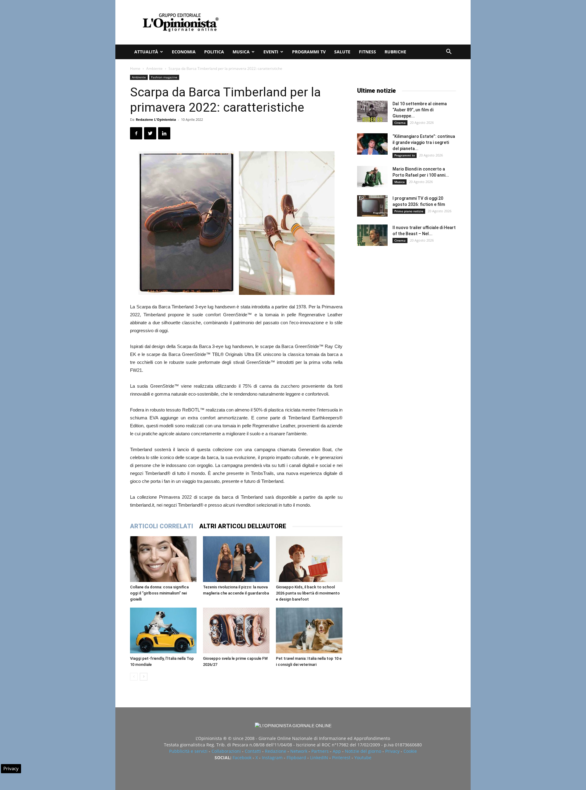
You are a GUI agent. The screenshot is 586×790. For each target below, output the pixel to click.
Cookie (410, 751)
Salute (342, 52)
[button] (448, 52)
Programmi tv (309, 52)
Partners (320, 751)
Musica (241, 52)
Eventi (270, 52)
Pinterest (341, 757)
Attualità (146, 52)
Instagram (272, 757)
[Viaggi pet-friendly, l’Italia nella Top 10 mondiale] (163, 630)
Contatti (253, 751)
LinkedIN (319, 757)
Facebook (242, 757)
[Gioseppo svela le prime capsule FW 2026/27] (236, 630)
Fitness (367, 52)
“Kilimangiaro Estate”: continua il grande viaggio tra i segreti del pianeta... (423, 142)
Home (135, 68)
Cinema (400, 122)
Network (298, 751)
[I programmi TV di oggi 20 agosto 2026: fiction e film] (372, 206)
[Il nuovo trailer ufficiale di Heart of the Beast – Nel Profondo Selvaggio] (372, 235)
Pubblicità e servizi (188, 751)
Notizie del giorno (363, 751)
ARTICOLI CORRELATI (161, 526)
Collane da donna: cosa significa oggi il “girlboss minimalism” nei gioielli (159, 593)
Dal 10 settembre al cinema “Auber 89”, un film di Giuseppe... (419, 109)
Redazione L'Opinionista (156, 119)
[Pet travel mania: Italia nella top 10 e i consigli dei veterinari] (309, 630)
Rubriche (395, 52)
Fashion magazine (164, 77)
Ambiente (154, 68)
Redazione (275, 751)
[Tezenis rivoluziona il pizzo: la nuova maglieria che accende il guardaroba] (236, 559)
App (337, 751)
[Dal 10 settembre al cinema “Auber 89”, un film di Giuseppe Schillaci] (372, 111)
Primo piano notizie (408, 211)
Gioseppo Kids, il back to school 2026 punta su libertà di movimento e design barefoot (308, 593)
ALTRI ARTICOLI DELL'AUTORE (242, 526)
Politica (214, 52)
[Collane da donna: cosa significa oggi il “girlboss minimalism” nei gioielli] (163, 559)
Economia (184, 52)
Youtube (362, 757)
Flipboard (296, 757)
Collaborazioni (226, 751)
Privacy (392, 751)
